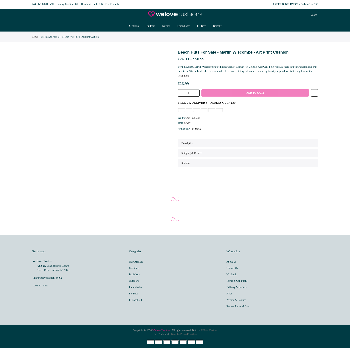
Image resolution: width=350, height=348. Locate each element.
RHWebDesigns (209, 330)
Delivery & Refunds (236, 287)
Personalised (135, 300)
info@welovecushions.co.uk (47, 277)
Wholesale (231, 274)
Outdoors (150, 26)
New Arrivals (136, 261)
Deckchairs (134, 274)
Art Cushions (193, 118)
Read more (183, 75)
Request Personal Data (237, 306)
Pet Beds (201, 26)
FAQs (229, 293)
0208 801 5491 (40, 285)
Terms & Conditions (236, 280)
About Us (231, 261)
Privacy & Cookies (236, 300)
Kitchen (166, 26)
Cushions (134, 26)
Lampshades (183, 26)
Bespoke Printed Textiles (184, 334)
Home (35, 36)
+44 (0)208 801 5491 (43, 4)
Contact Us (232, 268)
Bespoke (217, 26)
